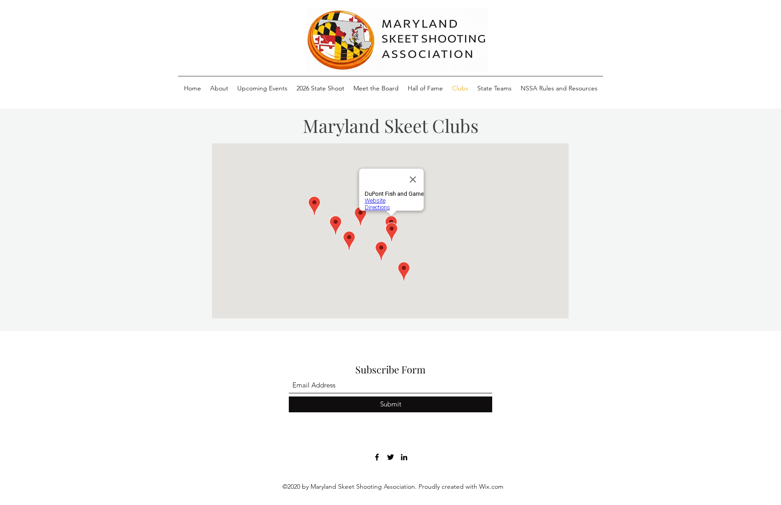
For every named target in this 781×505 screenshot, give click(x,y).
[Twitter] (390, 457)
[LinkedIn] (404, 457)
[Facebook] (376, 457)
